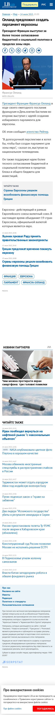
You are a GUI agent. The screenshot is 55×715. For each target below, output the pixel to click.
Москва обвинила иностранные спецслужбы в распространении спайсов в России (27, 467)
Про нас (6, 587)
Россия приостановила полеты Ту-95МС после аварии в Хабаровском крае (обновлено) (26, 529)
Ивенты (6, 594)
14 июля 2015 (26, 14)
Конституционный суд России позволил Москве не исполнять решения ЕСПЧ (26, 545)
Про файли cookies (12, 708)
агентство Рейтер (37, 132)
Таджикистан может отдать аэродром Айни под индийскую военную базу (25, 484)
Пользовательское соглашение (18, 604)
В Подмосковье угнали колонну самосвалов (21, 560)
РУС (44, 4)
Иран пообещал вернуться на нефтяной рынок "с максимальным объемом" (26, 435)
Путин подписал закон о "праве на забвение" (23, 498)
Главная (6, 14)
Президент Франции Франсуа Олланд (26, 103)
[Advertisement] (27, 314)
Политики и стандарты (14, 601)
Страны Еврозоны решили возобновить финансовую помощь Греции (26, 194)
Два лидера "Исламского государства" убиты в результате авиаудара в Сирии (26, 513)
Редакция (7, 598)
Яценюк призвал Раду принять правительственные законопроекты (25, 238)
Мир (15, 14)
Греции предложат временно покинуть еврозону (26, 251)
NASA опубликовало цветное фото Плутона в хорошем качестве (27, 451)
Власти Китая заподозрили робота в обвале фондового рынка (24, 574)
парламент (11, 282)
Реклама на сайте (11, 591)
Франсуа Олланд (34, 282)
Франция (10, 276)
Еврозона (26, 276)
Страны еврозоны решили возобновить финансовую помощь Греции (27, 263)
